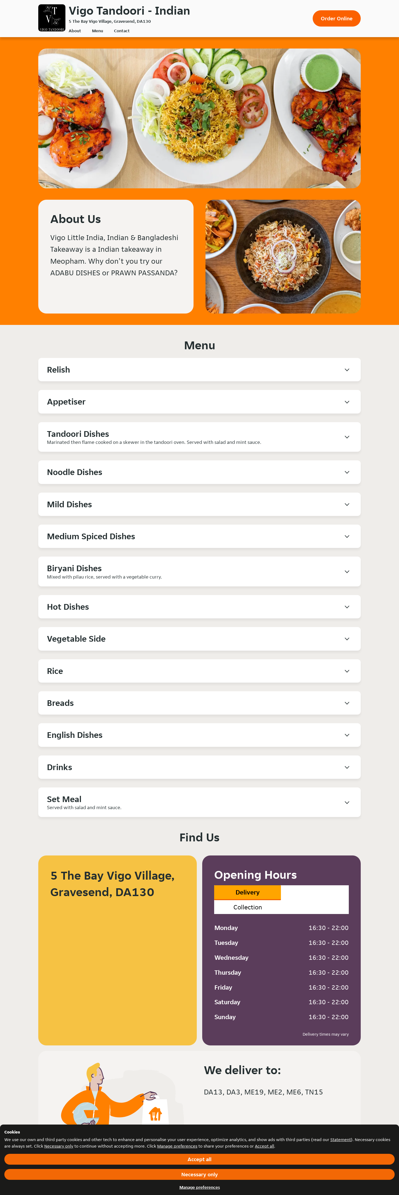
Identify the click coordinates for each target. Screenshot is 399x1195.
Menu (97, 31)
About (75, 31)
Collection (247, 907)
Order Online (337, 18)
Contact (122, 31)
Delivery (248, 892)
